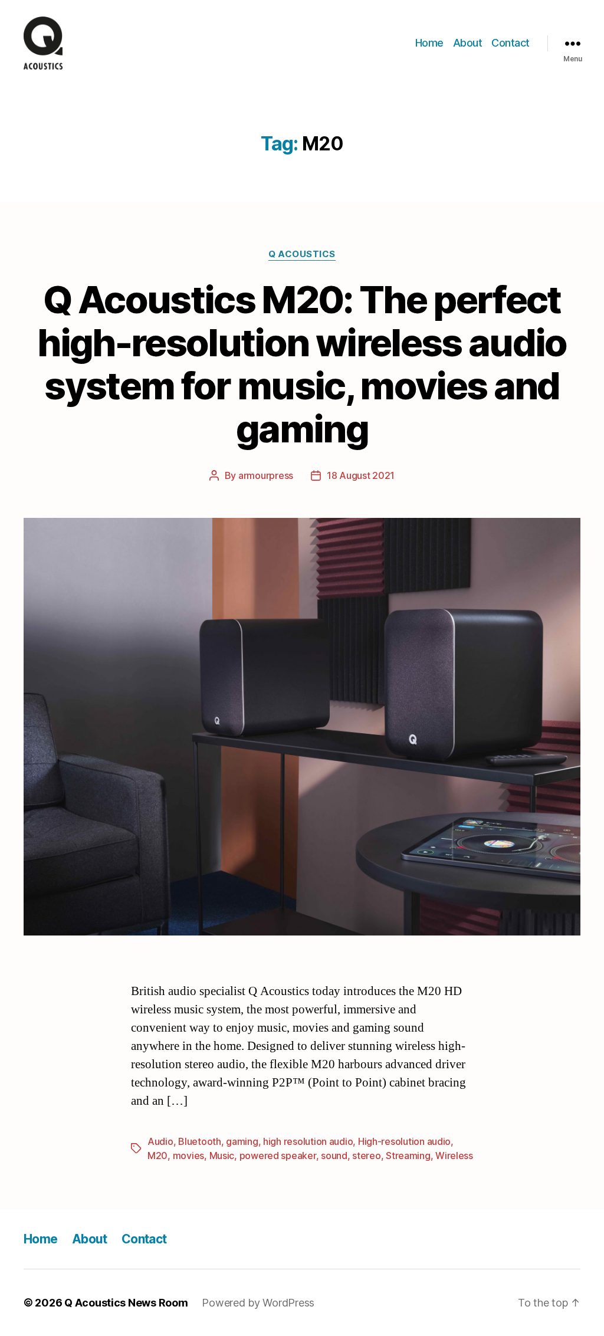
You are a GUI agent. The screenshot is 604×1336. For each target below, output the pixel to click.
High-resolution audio (404, 1141)
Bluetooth (199, 1141)
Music (222, 1155)
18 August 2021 (361, 475)
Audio (160, 1141)
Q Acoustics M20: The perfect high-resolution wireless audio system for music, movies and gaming (301, 364)
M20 (157, 1155)
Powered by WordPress (258, 1302)
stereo (366, 1155)
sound (334, 1155)
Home (429, 43)
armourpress (265, 475)
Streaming (408, 1155)
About (467, 43)
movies (188, 1155)
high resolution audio (308, 1141)
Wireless (454, 1155)
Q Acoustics (302, 254)
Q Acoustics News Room (126, 1302)
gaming (242, 1141)
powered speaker (277, 1155)
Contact (510, 43)
